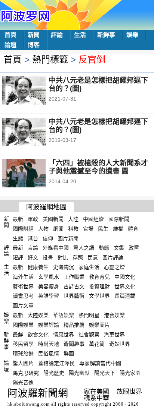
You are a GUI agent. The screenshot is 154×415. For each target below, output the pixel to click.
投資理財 (99, 286)
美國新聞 (53, 219)
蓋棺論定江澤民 (56, 363)
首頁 (10, 35)
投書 (48, 257)
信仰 (48, 238)
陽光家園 (130, 373)
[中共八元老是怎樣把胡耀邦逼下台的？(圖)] (34, 91)
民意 (92, 257)
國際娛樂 (23, 325)
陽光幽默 (79, 373)
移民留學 (23, 344)
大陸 (73, 219)
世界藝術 (74, 296)
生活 (80, 35)
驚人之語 (83, 248)
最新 (18, 219)
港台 (33, 238)
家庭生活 (88, 267)
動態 (104, 248)
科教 (73, 229)
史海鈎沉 (63, 267)
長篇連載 (124, 296)
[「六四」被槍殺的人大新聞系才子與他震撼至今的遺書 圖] (34, 174)
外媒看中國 (56, 248)
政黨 (134, 248)
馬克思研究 (26, 373)
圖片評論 (112, 257)
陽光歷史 (53, 373)
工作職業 (74, 277)
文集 (119, 248)
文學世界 (99, 296)
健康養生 (38, 267)
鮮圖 (69, 354)
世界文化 (124, 286)
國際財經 (23, 229)
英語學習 (48, 296)
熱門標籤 (50, 59)
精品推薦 (74, 325)
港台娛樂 (114, 315)
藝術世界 (23, 286)
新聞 (34, 35)
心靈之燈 (114, 267)
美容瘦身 (48, 286)
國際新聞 (118, 219)
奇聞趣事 (74, 344)
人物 (43, 229)
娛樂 (132, 35)
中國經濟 (93, 219)
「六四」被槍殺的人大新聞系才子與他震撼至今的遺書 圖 (98, 167)
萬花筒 (97, 344)
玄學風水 (48, 277)
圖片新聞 (68, 238)
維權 (118, 229)
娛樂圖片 (99, 325)
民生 (103, 229)
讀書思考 (23, 296)
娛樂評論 (48, 325)
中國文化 (124, 277)
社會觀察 (88, 334)
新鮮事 (106, 35)
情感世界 (63, 334)
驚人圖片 (23, 363)
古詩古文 (74, 286)
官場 (88, 229)
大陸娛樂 (38, 315)
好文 (33, 257)
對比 (63, 257)
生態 (18, 238)
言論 (33, 248)
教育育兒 (99, 277)
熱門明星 (88, 315)
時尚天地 (48, 344)
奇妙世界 (119, 344)
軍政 (33, 219)
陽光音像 (23, 382)
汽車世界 (114, 334)
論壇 (10, 45)
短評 (18, 257)
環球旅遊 (23, 354)
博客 (34, 45)
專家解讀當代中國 (100, 363)
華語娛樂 (63, 315)
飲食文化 (38, 334)
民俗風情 (48, 354)
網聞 (58, 229)
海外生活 (23, 277)
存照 (78, 257)
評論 (57, 35)
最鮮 (18, 334)
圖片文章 (23, 305)
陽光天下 (104, 373)
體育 (133, 229)
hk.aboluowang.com (28, 404)
